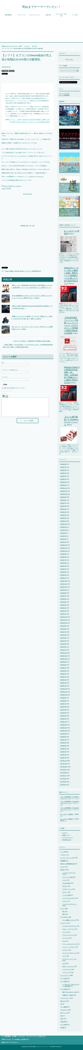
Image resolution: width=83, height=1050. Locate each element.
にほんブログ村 (6, 188)
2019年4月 (63, 713)
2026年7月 (63, 467)
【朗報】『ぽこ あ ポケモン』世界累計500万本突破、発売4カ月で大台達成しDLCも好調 (69, 167)
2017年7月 (63, 775)
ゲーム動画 (63, 1007)
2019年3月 (63, 716)
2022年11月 (63, 584)
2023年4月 (63, 569)
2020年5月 (63, 674)
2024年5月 (63, 536)
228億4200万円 (36, 271)
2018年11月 (63, 727)
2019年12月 (63, 689)
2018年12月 (63, 724)
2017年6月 (63, 778)
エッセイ (63, 866)
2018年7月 (63, 739)
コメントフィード (67, 837)
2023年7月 (63, 560)
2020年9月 (63, 662)
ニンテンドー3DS (67, 877)
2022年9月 (63, 590)
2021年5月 (63, 638)
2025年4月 (63, 512)
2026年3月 (63, 479)
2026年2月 (63, 482)
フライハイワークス (68, 935)
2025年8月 (63, 500)
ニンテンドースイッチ (68, 872)
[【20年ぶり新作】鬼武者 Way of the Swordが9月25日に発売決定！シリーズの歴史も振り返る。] (6, 312)
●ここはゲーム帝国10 (66, 814)
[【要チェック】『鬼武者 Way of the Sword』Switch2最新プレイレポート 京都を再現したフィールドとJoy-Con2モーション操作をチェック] (6, 291)
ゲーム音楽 (63, 989)
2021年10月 (63, 623)
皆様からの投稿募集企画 (67, 863)
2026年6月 (63, 470)
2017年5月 (63, 781)
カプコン (12, 70)
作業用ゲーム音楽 (67, 995)
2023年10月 (63, 551)
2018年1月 (63, 757)
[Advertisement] (41, 30)
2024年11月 (63, 527)
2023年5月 (63, 566)
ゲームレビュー (64, 998)
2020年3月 (63, 680)
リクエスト (63, 854)
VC (61, 1004)
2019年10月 (63, 695)
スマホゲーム (64, 1010)
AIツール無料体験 (64, 95)
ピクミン (65, 901)
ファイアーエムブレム (68, 898)
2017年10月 (63, 766)
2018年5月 (63, 745)
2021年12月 (63, 617)
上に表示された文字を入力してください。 (14, 388)
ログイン (65, 833)
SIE (63, 914)
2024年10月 (63, 530)
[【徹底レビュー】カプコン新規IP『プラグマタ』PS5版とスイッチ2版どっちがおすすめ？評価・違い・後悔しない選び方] (6, 322)
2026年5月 (63, 473)
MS (63, 911)
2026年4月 (63, 476)
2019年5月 (63, 710)
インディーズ (66, 972)
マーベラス (65, 938)
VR (61, 1015)
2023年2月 (63, 575)
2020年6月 (63, 671)
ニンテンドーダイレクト (69, 904)
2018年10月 (63, 730)
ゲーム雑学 (63, 981)
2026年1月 (63, 485)
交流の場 (48, 15)
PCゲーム (63, 1013)
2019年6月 (63, 707)
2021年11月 (63, 620)
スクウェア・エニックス (69, 959)
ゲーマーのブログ (64, 93)
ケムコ (64, 941)
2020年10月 (63, 659)
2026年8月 (63, 464)
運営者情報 (8, 15)
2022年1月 (63, 614)
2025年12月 (63, 488)
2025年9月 (63, 497)
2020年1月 (63, 686)
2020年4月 (63, 677)
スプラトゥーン (66, 889)
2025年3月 (63, 515)
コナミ (64, 956)
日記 (61, 1018)
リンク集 (74, 15)
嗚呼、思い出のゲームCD (69, 992)
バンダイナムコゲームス (69, 926)
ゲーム (62, 908)
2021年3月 (63, 644)
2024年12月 (63, 524)
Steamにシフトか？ (25, 271)
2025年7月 (63, 503)
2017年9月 (63, 769)
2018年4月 (63, 748)
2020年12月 (63, 653)
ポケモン (65, 886)
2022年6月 (63, 599)
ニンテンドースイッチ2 (67, 857)
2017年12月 (63, 760)
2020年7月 (63, 668)
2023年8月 (63, 557)
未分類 (62, 1027)
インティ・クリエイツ (68, 947)
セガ (63, 963)
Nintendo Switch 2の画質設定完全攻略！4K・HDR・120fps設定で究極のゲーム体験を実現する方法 (72, 375)
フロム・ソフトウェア (68, 929)
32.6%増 (16, 271)
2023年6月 (63, 563)
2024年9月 (63, 533)
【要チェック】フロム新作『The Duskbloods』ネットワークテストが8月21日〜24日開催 (69, 144)
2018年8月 (63, 736)
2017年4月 (63, 784)
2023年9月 (63, 554)
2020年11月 (63, 656)
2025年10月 (63, 494)
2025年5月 (63, 509)
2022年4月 (63, 605)
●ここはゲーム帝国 (61, 15)
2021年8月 (63, 629)
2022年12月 (63, 581)
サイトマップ (21, 15)
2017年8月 (63, 772)
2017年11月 (63, 763)
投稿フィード (66, 835)
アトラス (65, 932)
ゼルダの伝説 (66, 883)
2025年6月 (63, 506)
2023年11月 (63, 548)
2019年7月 (63, 704)
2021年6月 (63, 635)
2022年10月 (63, 587)
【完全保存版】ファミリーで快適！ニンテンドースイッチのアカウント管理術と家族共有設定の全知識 (71, 325)
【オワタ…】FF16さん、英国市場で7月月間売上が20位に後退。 (32, 341)
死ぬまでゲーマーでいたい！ (41, 6)
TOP (13, 46)
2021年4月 (63, 641)
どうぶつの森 (66, 895)
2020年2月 (63, 683)
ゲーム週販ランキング (68, 920)
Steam (7, 271)
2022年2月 (63, 611)
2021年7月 (63, 632)
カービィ (65, 892)
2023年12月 (63, 545)
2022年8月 (63, 593)
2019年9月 (63, 698)
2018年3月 (63, 751)
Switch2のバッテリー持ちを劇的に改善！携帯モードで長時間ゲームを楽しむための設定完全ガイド (71, 275)
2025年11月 (63, 491)
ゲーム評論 (63, 978)
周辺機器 (63, 860)
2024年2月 (63, 539)
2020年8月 (63, 665)
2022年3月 (63, 608)
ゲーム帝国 (63, 1024)
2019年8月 (63, 701)
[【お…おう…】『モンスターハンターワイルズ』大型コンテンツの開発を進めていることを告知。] (6, 332)
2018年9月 (63, 733)
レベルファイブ (66, 969)
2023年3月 (63, 572)
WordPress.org (66, 840)
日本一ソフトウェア (68, 966)
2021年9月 (63, 626)
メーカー (63, 923)
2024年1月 (63, 542)
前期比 (11, 271)
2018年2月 (63, 754)
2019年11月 (63, 692)
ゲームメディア (64, 975)
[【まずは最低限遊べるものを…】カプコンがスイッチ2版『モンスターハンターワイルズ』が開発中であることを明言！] (6, 301)
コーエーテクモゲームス (69, 953)
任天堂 (62, 869)
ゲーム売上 (5, 70)
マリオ (64, 880)
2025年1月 (63, 521)
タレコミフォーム (35, 15)
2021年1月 (63, 650)
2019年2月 (63, 719)
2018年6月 (63, 742)
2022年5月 (63, 602)
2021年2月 (63, 647)
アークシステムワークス (69, 944)
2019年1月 (63, 722)
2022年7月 (63, 596)
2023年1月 (63, 578)
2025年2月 (63, 518)
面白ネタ (63, 1001)
